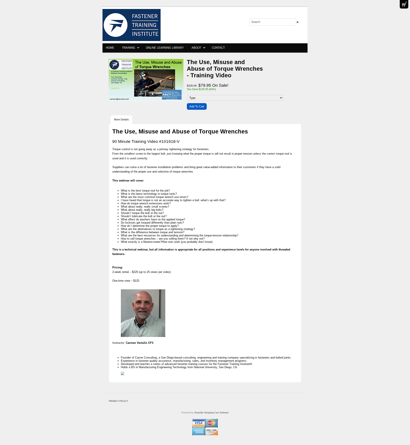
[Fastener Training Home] (131, 24)
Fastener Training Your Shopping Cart (404, 4)
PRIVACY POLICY (118, 401)
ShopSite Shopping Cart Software (211, 412)
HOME (110, 47)
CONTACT (218, 47)
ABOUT (196, 47)
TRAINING (128, 47)
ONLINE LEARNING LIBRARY (165, 47)
